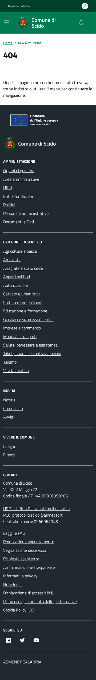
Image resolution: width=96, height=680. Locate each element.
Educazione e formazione (25, 311)
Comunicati (13, 408)
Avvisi (8, 417)
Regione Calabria (19, 6)
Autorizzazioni (15, 285)
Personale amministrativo (26, 213)
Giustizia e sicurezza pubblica (28, 319)
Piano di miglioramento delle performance (40, 601)
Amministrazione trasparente (29, 567)
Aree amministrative (21, 179)
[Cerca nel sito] (81, 23)
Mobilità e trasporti (20, 336)
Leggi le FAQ (14, 533)
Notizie (9, 400)
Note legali (12, 584)
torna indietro (15, 89)
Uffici (7, 187)
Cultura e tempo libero (22, 302)
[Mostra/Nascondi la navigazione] (6, 22)
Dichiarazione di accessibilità (28, 593)
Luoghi (9, 446)
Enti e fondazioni (18, 196)
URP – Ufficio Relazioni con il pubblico (36, 508)
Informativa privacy (20, 576)
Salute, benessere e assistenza (30, 345)
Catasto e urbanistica (22, 294)
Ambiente (12, 259)
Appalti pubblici (16, 276)
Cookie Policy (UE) (19, 610)
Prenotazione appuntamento (28, 541)
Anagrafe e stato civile (23, 268)
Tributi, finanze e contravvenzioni (32, 353)
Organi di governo (18, 170)
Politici (9, 205)
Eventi (9, 455)
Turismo (10, 362)
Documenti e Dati (18, 222)
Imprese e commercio (22, 328)
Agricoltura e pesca (20, 251)
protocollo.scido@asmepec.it (37, 515)
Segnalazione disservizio (24, 550)
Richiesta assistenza (21, 559)
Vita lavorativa (16, 370)
